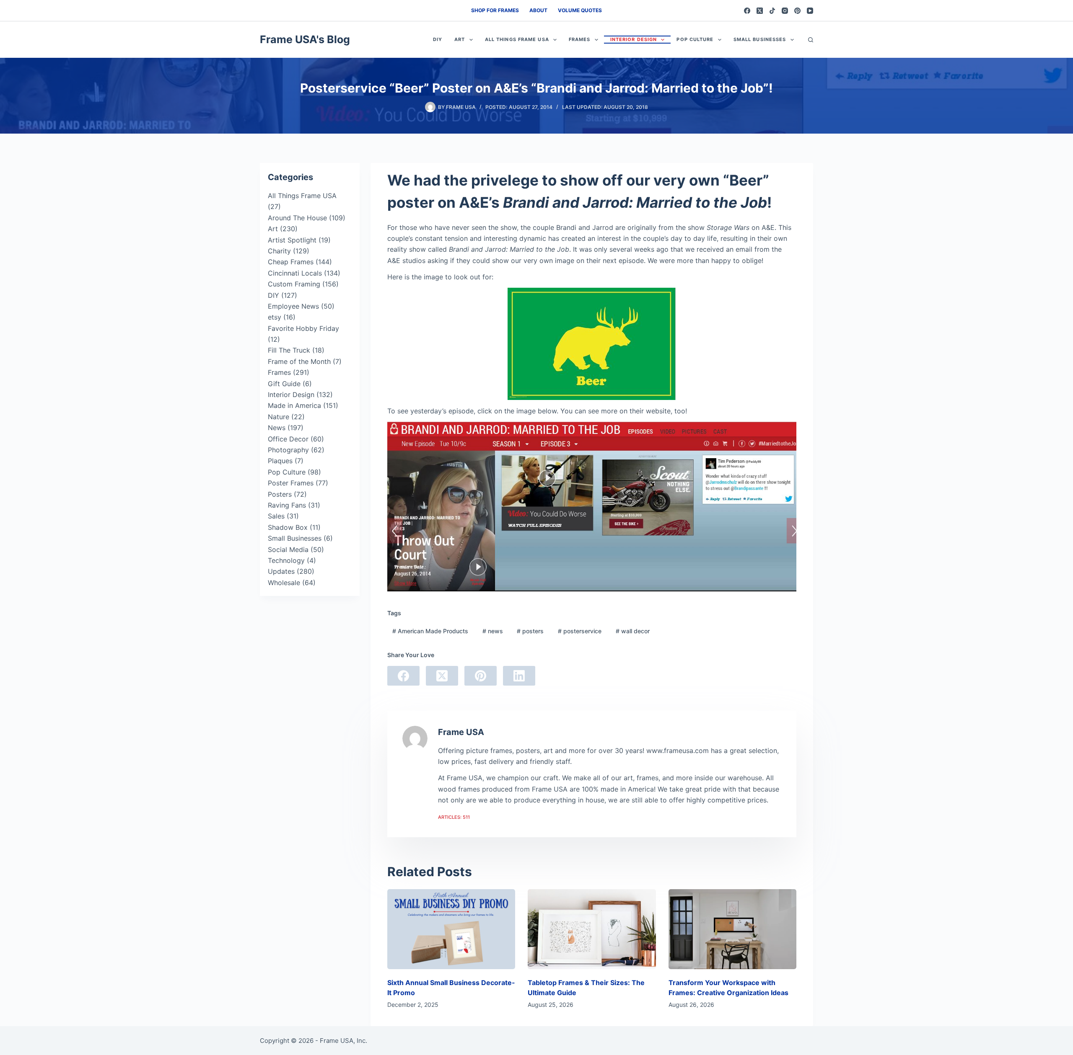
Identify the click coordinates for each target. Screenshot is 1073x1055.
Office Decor (288, 439)
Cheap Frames (291, 262)
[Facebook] (747, 11)
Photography (288, 450)
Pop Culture (694, 39)
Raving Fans (287, 505)
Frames (580, 39)
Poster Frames (291, 483)
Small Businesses (759, 39)
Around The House (297, 218)
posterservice (579, 631)
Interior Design (633, 39)
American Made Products (430, 631)
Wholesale (284, 582)
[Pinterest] (797, 11)
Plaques (280, 461)
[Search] (810, 39)
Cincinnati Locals (295, 273)
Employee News (293, 306)
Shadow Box (288, 527)
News (276, 427)
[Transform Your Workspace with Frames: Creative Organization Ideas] (732, 929)
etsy (274, 317)
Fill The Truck (289, 350)
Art (459, 39)
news (492, 631)
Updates (281, 571)
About (538, 10)
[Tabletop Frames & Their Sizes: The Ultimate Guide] (592, 929)
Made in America (294, 405)
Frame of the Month (299, 361)
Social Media (288, 549)
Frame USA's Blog (305, 39)
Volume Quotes (580, 10)
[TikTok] (772, 11)
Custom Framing (294, 284)
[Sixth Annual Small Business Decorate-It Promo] (451, 929)
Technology (286, 560)
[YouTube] (810, 11)
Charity (279, 251)
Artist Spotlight (292, 240)
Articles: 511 (454, 817)
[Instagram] (785, 11)
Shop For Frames (495, 10)
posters (530, 631)
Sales (276, 516)
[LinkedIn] (519, 676)
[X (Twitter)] (760, 11)
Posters (280, 494)
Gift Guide (284, 383)
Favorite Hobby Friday (303, 328)
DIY (437, 39)
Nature (278, 417)
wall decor (633, 631)
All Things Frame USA (517, 39)
